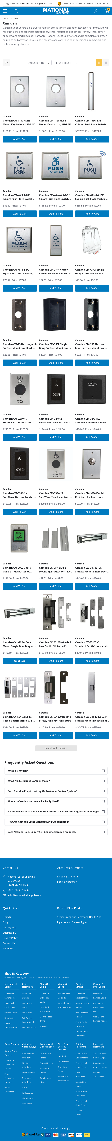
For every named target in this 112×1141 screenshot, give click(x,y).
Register (72, 881)
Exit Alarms (27, 1012)
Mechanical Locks (11, 985)
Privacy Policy (10, 938)
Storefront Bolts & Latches (64, 1047)
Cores (25, 1087)
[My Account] (96, 11)
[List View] (105, 62)
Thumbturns (27, 1098)
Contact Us (9, 943)
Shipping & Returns (67, 876)
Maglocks (44, 1026)
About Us (8, 948)
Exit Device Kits (29, 1027)
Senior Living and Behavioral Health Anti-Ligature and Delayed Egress (79, 919)
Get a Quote (9, 927)
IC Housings (27, 1093)
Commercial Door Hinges (47, 1045)
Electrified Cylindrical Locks (44, 997)
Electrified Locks (45, 985)
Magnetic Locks (63, 985)
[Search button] (16, 11)
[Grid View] (99, 62)
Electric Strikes (80, 985)
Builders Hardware (81, 1045)
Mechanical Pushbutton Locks (98, 1007)
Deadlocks (62, 1056)
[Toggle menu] (5, 11)
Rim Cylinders (28, 1072)
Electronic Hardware (98, 1045)
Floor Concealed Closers (9, 1078)
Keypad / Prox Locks (99, 985)
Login (60, 881)
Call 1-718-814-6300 (18, 889)
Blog (5, 922)
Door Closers (12, 1044)
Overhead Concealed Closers (9, 1064)
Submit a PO (9, 932)
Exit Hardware (27, 985)
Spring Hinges (46, 1063)
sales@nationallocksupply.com (24, 895)
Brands (7, 917)
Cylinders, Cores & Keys (29, 1045)
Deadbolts (9, 1018)
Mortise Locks (11, 1012)
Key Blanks (27, 1103)
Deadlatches (63, 1061)
